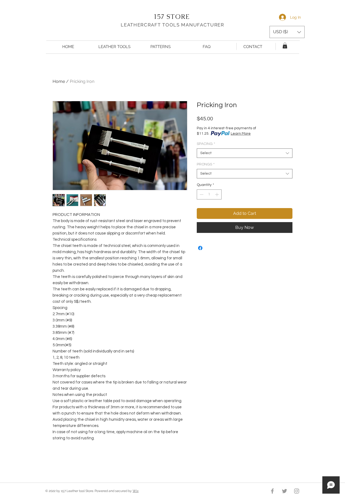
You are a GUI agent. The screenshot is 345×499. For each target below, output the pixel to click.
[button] (287, 32)
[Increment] (217, 194)
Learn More (241, 133)
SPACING (206, 144)
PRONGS (206, 164)
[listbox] (287, 32)
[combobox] (244, 153)
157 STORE (172, 16)
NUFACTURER (206, 25)
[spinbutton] (209, 194)
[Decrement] (201, 194)
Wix (136, 491)
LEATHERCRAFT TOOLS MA (155, 25)
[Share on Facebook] (200, 248)
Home (59, 81)
